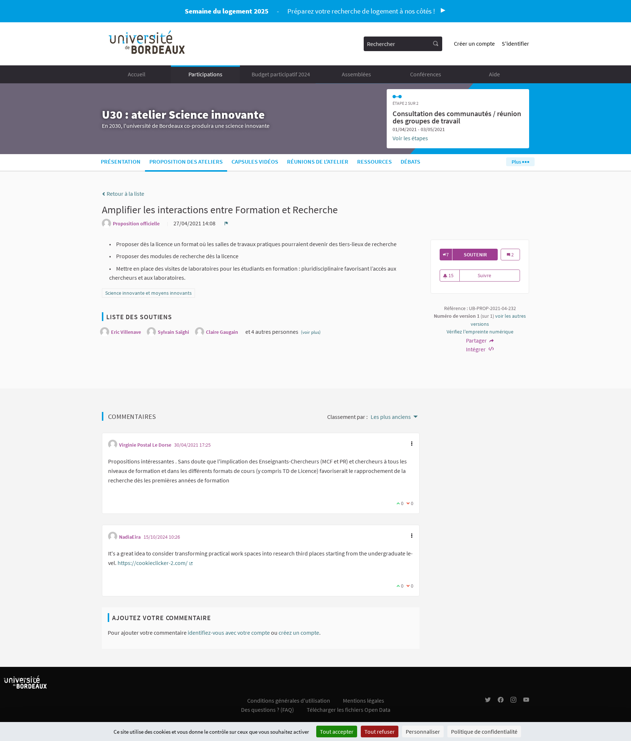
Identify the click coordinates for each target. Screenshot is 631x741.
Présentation (121, 161)
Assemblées (356, 74)
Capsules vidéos (255, 161)
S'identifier (515, 43)
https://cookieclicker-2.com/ (156, 562)
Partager (477, 340)
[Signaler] (226, 223)
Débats (410, 161)
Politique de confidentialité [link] (484, 731)
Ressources (374, 161)
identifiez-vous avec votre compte (229, 632)
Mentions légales (363, 700)
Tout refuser (379, 731)
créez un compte (299, 632)
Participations (205, 74)
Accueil (136, 74)
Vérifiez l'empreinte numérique (480, 331)
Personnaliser (423, 731)
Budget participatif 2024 (281, 74)
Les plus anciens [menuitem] (391, 417)
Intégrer (476, 349)
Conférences (425, 74)
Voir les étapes (410, 138)
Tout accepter (336, 731)
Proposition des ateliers (186, 161)
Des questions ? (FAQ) (267, 709)
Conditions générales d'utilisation (288, 700)
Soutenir (481, 254)
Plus (517, 161)
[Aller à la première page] (147, 44)
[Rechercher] (435, 44)
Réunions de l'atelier (317, 161)
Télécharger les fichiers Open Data (348, 709)
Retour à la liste (125, 193)
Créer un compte (474, 43)
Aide (494, 74)
